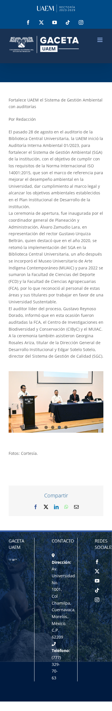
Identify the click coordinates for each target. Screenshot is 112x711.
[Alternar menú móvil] (100, 40)
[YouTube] (97, 580)
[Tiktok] (97, 590)
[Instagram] (97, 599)
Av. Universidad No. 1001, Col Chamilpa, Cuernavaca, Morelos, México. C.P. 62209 (64, 603)
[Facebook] (97, 561)
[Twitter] (97, 571)
